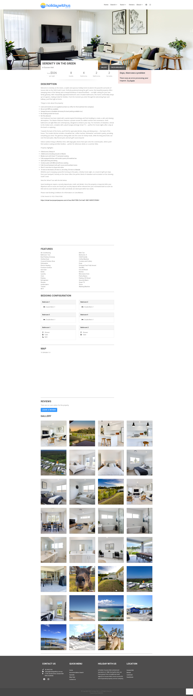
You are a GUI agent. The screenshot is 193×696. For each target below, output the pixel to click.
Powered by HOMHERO (96, 693)
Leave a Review (49, 410)
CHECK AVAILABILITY (117, 67)
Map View (72, 677)
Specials (71, 675)
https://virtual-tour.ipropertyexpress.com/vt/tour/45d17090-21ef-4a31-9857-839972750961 (70, 200)
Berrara (129, 672)
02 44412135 (48, 670)
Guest (122, 5)
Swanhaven (130, 677)
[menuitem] (106, 5)
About (139, 5)
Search (113, 5)
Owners (131, 5)
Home (106, 5)
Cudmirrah (130, 675)
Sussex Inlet (130, 670)
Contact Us (72, 679)
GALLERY (104, 67)
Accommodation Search (76, 672)
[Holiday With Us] (55, 5)
